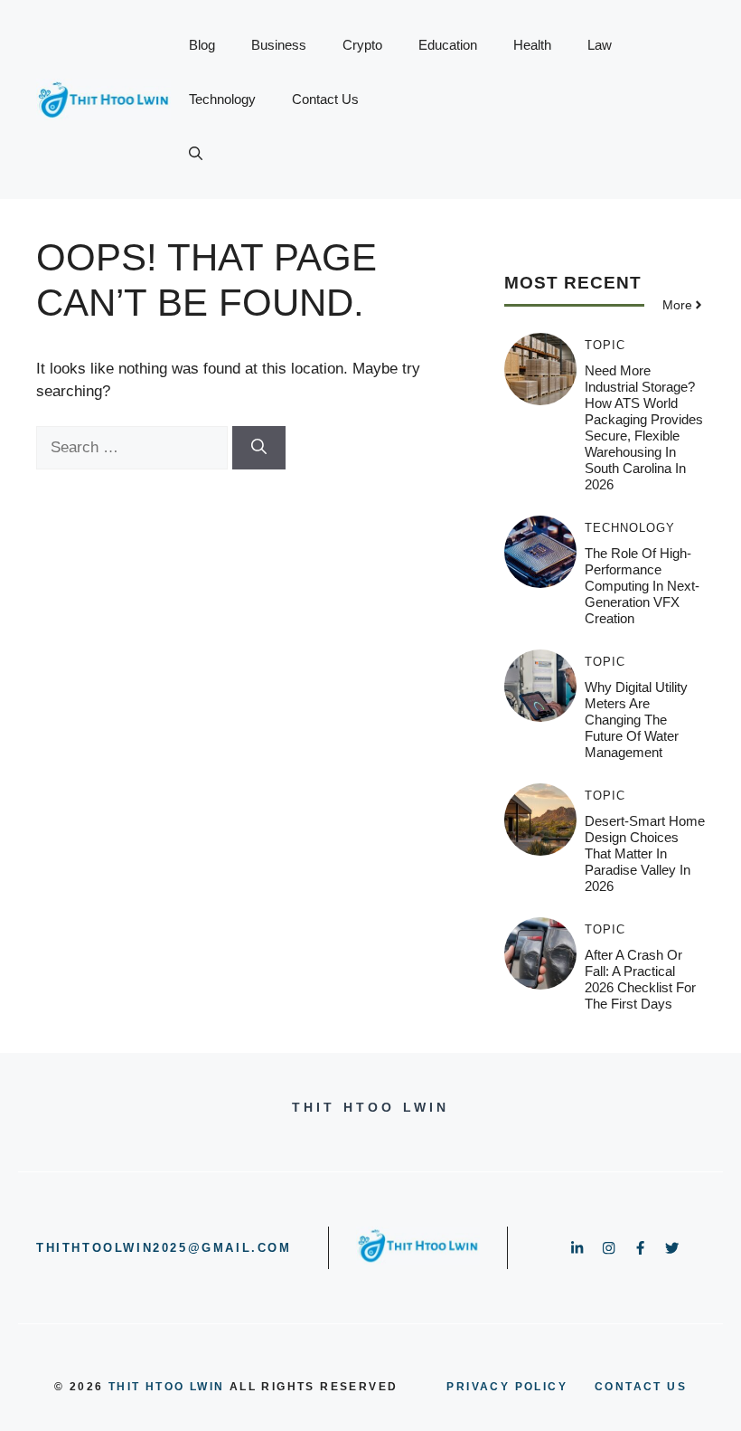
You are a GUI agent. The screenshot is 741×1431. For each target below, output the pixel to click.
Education (447, 44)
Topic (605, 345)
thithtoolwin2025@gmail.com (164, 1248)
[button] (195, 154)
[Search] (259, 447)
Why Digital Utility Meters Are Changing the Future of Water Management (636, 719)
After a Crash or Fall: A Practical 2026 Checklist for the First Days (640, 979)
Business (278, 44)
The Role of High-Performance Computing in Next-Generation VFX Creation (642, 585)
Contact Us (325, 99)
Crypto (362, 44)
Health (532, 44)
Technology (222, 99)
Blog (202, 44)
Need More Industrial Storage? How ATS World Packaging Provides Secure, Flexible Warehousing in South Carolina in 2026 (644, 427)
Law (599, 44)
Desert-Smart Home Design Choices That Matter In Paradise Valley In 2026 (645, 853)
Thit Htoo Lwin (166, 1386)
